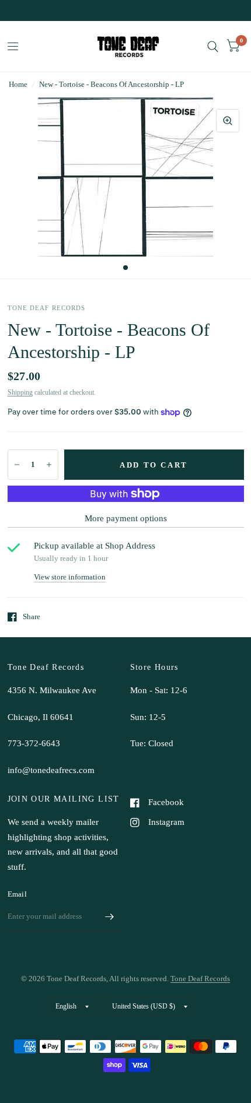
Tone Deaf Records (200, 978)
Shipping (20, 392)
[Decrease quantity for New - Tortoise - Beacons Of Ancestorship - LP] (17, 464)
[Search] (212, 46)
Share (31, 616)
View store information (70, 577)
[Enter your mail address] (109, 916)
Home (18, 84)
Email (17, 894)
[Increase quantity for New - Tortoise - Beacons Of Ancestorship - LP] (49, 464)
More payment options (126, 518)
